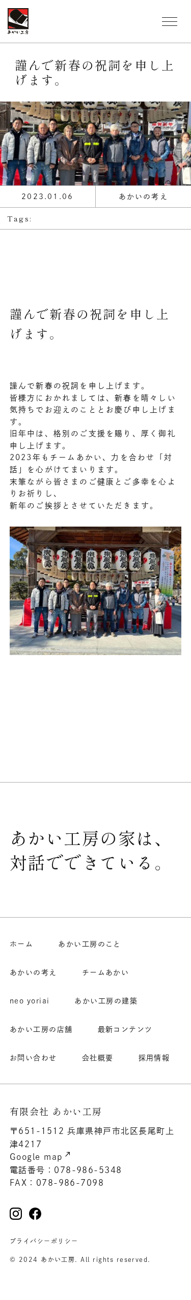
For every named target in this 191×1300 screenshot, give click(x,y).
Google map (36, 1157)
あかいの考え (33, 972)
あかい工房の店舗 (41, 1029)
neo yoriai (30, 1000)
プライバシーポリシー (44, 1241)
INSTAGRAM (16, 1214)
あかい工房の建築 (106, 1000)
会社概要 (98, 1057)
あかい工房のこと (89, 944)
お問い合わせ (33, 1057)
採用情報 (154, 1057)
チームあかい (105, 972)
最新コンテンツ (125, 1029)
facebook (35, 1214)
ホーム (21, 944)
